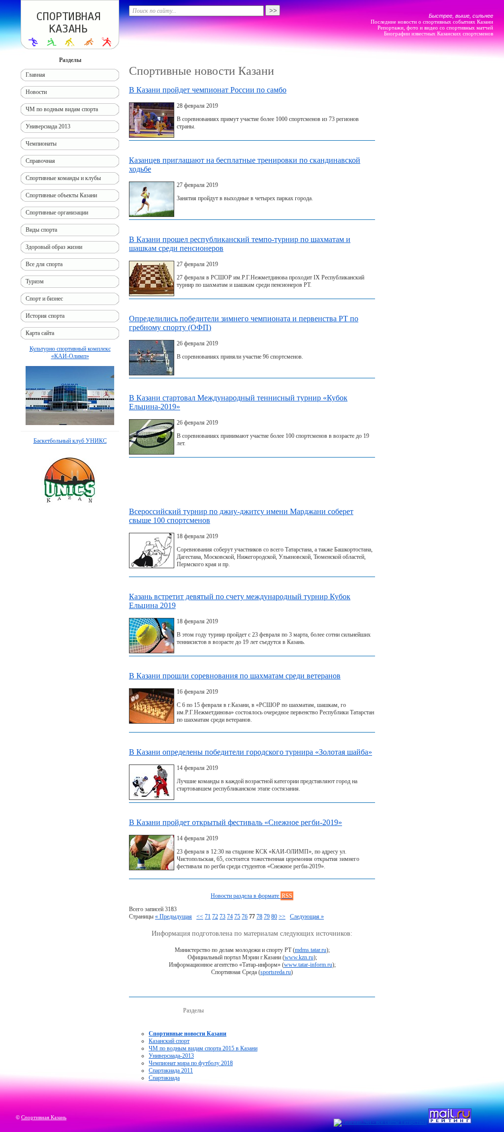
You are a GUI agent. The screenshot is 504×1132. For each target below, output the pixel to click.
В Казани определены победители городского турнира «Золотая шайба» (250, 752)
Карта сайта (40, 333)
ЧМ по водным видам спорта (62, 109)
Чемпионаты (41, 143)
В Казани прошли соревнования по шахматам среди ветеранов (235, 676)
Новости (36, 92)
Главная (35, 74)
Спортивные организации (57, 212)
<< (199, 916)
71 (208, 916)
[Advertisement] (252, 484)
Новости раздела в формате (251, 895)
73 (222, 916)
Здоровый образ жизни (54, 247)
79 (267, 916)
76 (245, 916)
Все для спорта (44, 264)
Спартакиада (164, 1077)
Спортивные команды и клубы (63, 178)
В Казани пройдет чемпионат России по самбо (207, 90)
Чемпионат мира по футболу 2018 (191, 1063)
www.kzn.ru (299, 957)
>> (282, 916)
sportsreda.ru (275, 972)
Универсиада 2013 (48, 126)
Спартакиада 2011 (171, 1070)
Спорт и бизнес (44, 298)
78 (259, 916)
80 (274, 916)
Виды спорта (41, 229)
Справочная (40, 160)
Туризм (35, 281)
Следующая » (307, 916)
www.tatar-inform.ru (308, 964)
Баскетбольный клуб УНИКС (70, 440)
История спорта (45, 315)
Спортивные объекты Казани (61, 195)
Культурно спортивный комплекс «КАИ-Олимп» (70, 352)
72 (215, 916)
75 (237, 916)
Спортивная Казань (43, 1117)
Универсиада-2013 (171, 1055)
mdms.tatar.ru (310, 950)
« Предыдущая (173, 916)
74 (230, 916)
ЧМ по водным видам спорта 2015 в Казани (203, 1048)
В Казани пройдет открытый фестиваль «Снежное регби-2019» (235, 822)
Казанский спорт (169, 1041)
